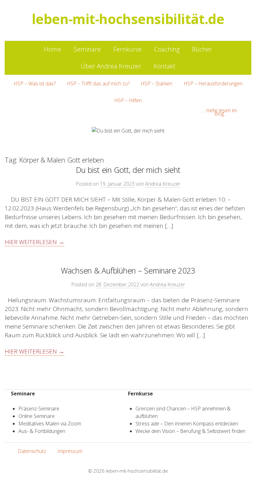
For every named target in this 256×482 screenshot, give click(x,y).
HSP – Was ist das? (35, 83)
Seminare (87, 49)
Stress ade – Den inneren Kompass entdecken (186, 423)
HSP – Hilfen (128, 100)
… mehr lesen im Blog (219, 112)
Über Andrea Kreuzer (111, 66)
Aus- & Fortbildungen (41, 431)
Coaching (167, 49)
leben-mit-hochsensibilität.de (137, 471)
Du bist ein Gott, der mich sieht (128, 169)
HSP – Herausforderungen (213, 83)
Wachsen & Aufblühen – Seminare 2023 (128, 270)
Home (52, 49)
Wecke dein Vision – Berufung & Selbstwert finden (190, 431)
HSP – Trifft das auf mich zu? (98, 83)
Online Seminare (36, 416)
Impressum (69, 451)
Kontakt (164, 66)
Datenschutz (32, 451)
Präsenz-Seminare (38, 408)
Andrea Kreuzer (162, 183)
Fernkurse (127, 49)
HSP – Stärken (156, 83)
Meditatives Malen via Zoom (49, 423)
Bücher (202, 49)
